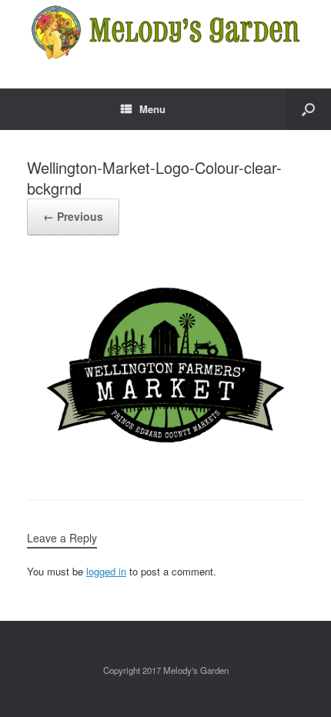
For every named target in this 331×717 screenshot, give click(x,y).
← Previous (73, 216)
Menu (152, 109)
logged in (106, 571)
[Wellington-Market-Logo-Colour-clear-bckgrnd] (165, 459)
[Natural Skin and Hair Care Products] (165, 33)
